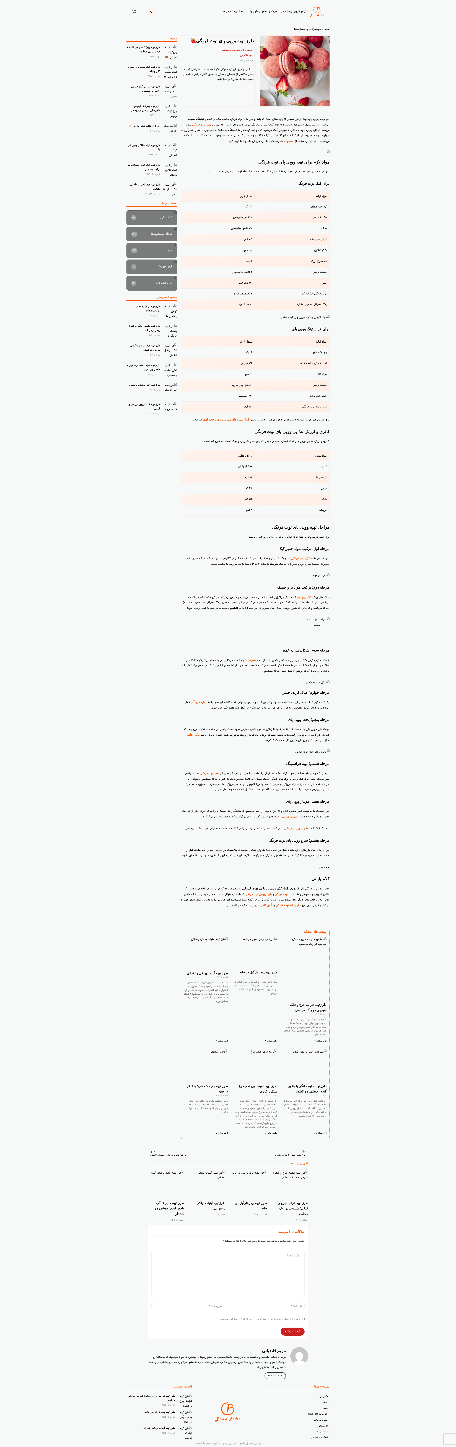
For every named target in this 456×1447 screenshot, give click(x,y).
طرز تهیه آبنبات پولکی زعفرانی (207, 973)
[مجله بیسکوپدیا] (151, 234)
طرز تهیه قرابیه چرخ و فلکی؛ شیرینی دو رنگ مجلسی (293, 1208)
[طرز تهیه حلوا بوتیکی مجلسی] (170, 390)
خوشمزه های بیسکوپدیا (307, 29)
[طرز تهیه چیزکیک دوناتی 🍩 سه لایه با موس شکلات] (170, 52)
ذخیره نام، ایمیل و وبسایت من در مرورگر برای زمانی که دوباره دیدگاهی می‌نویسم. (259, 1319)
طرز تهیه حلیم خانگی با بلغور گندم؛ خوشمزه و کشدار (169, 1208)
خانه (327, 29)
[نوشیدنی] (151, 217)
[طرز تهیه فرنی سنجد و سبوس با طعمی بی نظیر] (170, 370)
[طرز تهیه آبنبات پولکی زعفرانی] (207, 1184)
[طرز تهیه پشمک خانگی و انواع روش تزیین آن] (170, 331)
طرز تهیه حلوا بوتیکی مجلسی (144, 384)
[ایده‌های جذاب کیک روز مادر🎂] (170, 131)
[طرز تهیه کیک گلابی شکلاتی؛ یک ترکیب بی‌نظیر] (170, 170)
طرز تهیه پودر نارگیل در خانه (258, 972)
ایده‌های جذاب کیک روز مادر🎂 (144, 125)
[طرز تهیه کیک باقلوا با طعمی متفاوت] (170, 190)
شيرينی (225, 50)
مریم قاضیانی (246, 55)
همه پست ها (275, 1376)
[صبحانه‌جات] (151, 283)
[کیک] (151, 250)
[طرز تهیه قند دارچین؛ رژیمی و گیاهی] (170, 409)
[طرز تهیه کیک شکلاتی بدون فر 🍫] (170, 150)
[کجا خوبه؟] (151, 267)
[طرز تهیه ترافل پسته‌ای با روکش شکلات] (170, 311)
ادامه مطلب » (320, 1041)
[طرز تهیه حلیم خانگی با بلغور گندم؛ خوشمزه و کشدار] (166, 1184)
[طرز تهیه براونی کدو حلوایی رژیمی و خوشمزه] (170, 91)
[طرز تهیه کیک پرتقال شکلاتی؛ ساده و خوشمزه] (170, 350)
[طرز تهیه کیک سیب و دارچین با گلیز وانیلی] (170, 72)
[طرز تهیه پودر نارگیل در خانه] (249, 1184)
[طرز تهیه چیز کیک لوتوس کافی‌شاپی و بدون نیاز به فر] (170, 111)
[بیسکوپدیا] (317, 11)
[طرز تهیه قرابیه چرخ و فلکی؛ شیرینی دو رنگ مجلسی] (290, 1184)
